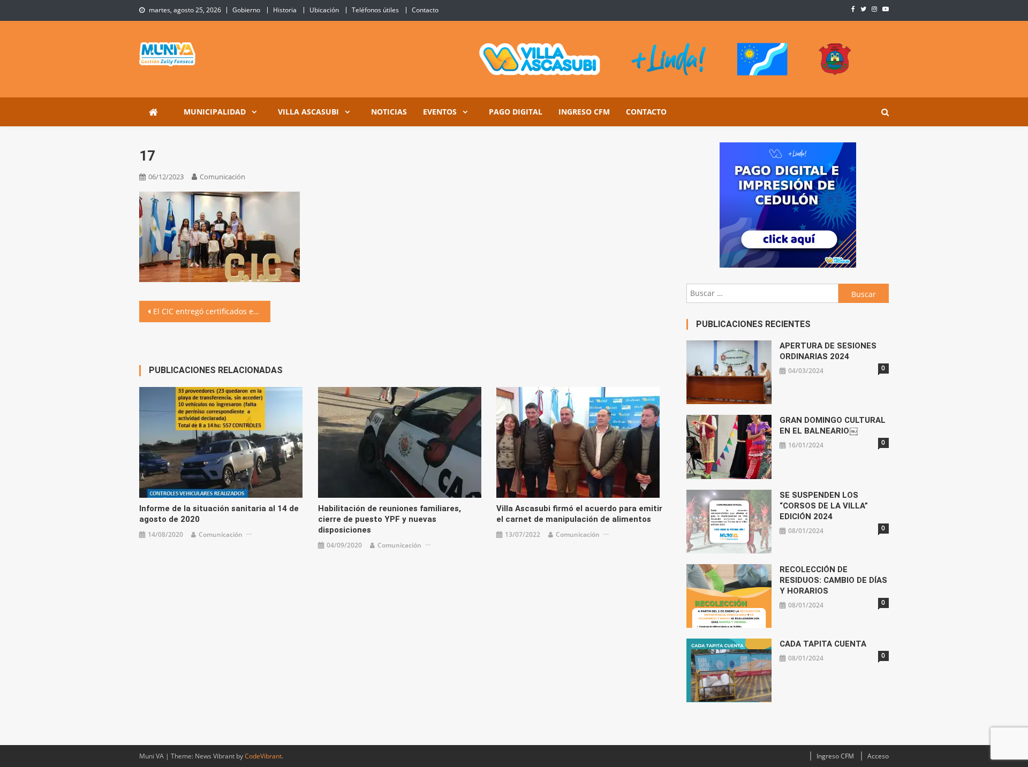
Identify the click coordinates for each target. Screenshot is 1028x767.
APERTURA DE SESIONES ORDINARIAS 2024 (828, 351)
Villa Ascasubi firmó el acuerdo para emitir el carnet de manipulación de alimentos (579, 514)
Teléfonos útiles (375, 9)
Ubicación (324, 9)
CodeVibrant (263, 756)
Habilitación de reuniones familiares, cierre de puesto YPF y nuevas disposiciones (389, 519)
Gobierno (246, 9)
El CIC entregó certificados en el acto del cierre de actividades (211, 311)
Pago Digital (515, 112)
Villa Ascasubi (308, 112)
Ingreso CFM (584, 112)
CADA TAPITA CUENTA (823, 644)
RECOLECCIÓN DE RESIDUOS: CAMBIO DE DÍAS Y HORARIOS (833, 580)
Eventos (440, 112)
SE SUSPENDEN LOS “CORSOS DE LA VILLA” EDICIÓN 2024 (824, 505)
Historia (285, 9)
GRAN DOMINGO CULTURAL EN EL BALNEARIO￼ (833, 425)
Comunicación (222, 176)
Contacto (425, 9)
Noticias (389, 112)
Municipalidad (215, 112)
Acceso (878, 756)
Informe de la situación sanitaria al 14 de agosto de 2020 (219, 514)
